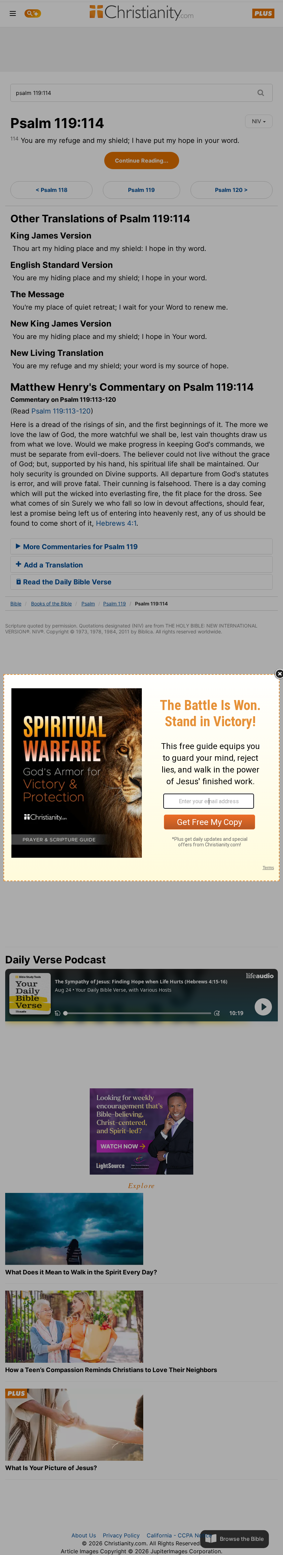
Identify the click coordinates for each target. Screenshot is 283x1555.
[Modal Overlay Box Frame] (141, 777)
